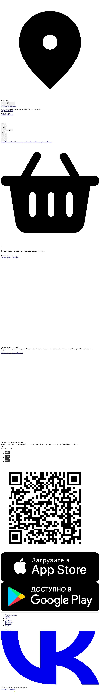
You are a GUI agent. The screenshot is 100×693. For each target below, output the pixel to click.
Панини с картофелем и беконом (12, 353)
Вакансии (8, 624)
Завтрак (4, 140)
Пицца (3, 123)
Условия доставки (11, 615)
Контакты (8, 620)
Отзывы (7, 617)
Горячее (4, 134)
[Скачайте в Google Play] (50, 610)
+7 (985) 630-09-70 (7, 111)
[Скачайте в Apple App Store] (50, 581)
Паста (3, 127)
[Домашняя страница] (8, 107)
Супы (3, 132)
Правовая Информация (8, 689)
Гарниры (4, 136)
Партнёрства (9, 622)
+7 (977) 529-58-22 (7, 115)
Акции (7, 625)
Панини (4, 125)
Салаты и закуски (7, 130)
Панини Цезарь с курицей (9, 257)
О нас (6, 618)
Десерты (4, 138)
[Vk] (50, 684)
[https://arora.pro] (8, 691)
